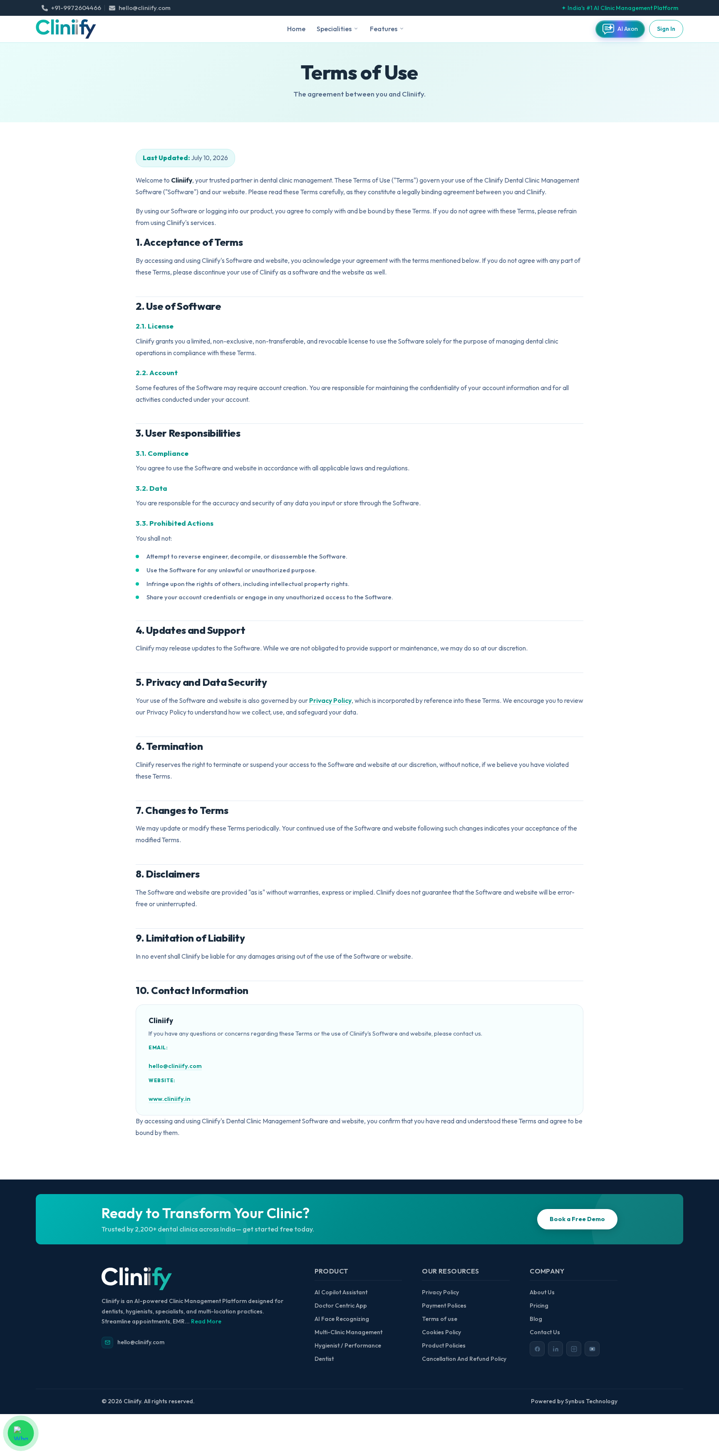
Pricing (539, 1305)
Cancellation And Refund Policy (464, 1359)
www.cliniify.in (170, 1099)
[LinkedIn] (555, 1348)
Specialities (334, 29)
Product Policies (444, 1345)
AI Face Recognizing (342, 1319)
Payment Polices (444, 1305)
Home (296, 29)
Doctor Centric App (341, 1305)
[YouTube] (592, 1348)
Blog (536, 1319)
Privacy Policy (330, 700)
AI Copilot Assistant (341, 1292)
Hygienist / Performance (348, 1345)
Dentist (324, 1359)
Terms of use (439, 1319)
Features (383, 29)
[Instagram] (573, 1348)
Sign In (666, 28)
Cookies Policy (441, 1332)
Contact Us (545, 1332)
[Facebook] (537, 1348)
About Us (542, 1292)
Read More (206, 1321)
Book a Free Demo (577, 1219)
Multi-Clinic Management (348, 1332)
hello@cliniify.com (175, 1066)
